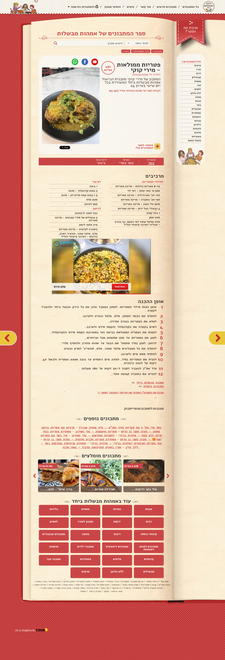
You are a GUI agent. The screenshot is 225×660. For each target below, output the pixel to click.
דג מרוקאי (116, 588)
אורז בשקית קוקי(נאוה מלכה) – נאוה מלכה (92, 447)
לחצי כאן (114, 90)
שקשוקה (116, 584)
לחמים (197, 89)
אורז (198, 69)
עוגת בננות (68, 584)
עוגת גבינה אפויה (63, 588)
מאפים (197, 81)
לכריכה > (157, 51)
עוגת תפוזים (55, 581)
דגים (198, 73)
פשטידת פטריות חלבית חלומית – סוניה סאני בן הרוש (79, 439)
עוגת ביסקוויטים (148, 584)
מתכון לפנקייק (83, 581)
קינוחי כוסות (194, 140)
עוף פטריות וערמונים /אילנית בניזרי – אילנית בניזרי (126, 443)
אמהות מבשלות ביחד (150, 383)
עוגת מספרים (103, 584)
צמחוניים (196, 112)
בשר (199, 105)
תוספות (53, 546)
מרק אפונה (90, 584)
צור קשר (145, 7)
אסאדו (83, 591)
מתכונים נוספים (153, 386)
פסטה (198, 97)
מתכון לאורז (85, 521)
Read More (120, 286)
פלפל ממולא (79, 588)
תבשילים (196, 77)
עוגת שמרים (164, 584)
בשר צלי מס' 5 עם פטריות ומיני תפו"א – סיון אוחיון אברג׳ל (120, 427)
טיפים (130, 7)
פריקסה (79, 584)
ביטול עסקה (152, 581)
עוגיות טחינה (55, 584)
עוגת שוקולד (98, 581)
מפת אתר (164, 581)
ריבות (117, 534)
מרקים (197, 65)
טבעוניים (196, 109)
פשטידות (196, 136)
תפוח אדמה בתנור (130, 584)
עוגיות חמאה (40, 584)
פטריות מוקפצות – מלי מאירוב (96, 431)
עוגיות (197, 120)
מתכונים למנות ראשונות (148, 548)
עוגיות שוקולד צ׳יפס (153, 588)
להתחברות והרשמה (83, 7)
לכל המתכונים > (140, 51)
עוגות (198, 101)
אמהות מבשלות (140, 74)
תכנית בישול (94, 591)
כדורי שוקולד (113, 581)
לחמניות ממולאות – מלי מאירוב (93, 435)
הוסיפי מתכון (112, 7)
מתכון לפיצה (69, 581)
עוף (199, 85)
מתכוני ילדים (85, 546)
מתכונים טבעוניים (53, 534)
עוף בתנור (104, 588)
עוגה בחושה (41, 581)
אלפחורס (137, 588)
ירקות (117, 521)
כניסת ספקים (137, 581)
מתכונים (125, 581)
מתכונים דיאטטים (117, 546)
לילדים (197, 124)
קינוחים (197, 128)
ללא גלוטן (195, 93)
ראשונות (196, 116)
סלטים (197, 132)
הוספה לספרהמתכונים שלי (144, 146)
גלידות (54, 509)
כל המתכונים (191, 7)
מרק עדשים (92, 588)
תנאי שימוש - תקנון (112, 591)
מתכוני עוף (54, 559)
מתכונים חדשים (166, 7)
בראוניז (127, 588)
